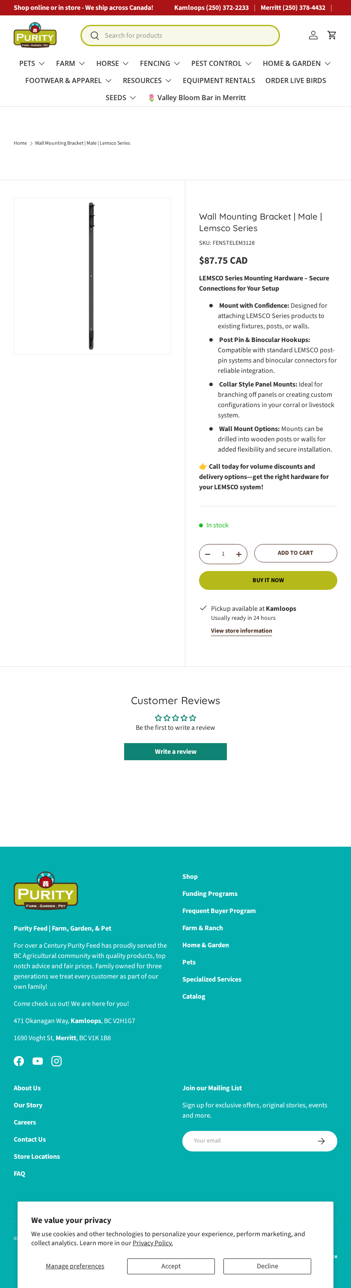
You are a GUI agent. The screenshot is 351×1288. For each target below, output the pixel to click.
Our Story (28, 1105)
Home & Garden (205, 945)
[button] (332, 35)
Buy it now (268, 580)
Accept (171, 1266)
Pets (189, 962)
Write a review (175, 751)
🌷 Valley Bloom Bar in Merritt (196, 97)
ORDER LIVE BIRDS (295, 80)
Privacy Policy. (153, 1243)
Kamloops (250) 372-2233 (211, 7)
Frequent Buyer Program (219, 911)
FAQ (19, 1173)
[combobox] (180, 35)
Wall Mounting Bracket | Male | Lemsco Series (82, 143)
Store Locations (37, 1156)
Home (20, 143)
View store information (241, 631)
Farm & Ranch (202, 928)
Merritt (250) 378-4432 (293, 7)
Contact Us (30, 1139)
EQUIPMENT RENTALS (219, 80)
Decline (267, 1266)
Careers (25, 1122)
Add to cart (295, 553)
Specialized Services (211, 979)
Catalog (193, 996)
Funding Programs (210, 893)
